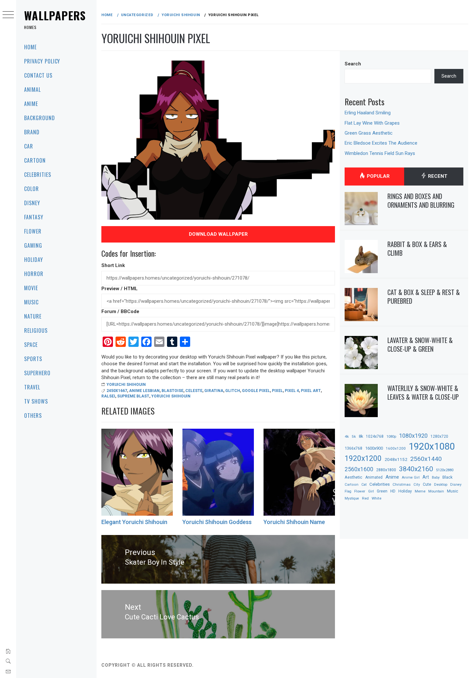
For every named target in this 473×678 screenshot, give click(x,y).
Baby (436, 477)
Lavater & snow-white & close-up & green (420, 344)
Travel (32, 387)
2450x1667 (117, 390)
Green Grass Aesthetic (369, 133)
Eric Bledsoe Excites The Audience (381, 143)
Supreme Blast (133, 396)
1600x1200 (396, 448)
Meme (420, 491)
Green (382, 491)
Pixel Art (311, 390)
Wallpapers (55, 15)
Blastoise (172, 390)
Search (353, 64)
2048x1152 (396, 459)
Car (28, 146)
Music (31, 302)
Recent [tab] (437, 176)
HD (392, 491)
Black (447, 477)
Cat (363, 484)
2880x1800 (386, 469)
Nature (33, 316)
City (416, 484)
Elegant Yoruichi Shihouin (134, 522)
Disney (32, 203)
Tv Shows (36, 401)
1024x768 (375, 436)
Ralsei (108, 396)
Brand (32, 132)
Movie (31, 288)
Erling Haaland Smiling (368, 113)
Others (33, 415)
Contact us (38, 75)
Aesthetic (353, 477)
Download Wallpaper (218, 234)
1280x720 (439, 436)
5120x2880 (444, 470)
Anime (31, 104)
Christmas (402, 484)
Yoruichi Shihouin (126, 384)
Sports (33, 359)
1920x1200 (363, 458)
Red (365, 498)
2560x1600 (359, 469)
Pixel (277, 390)
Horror (33, 274)
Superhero (37, 373)
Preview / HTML (119, 288)
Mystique (352, 498)
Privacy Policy (42, 61)
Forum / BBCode (120, 311)
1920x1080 (432, 446)
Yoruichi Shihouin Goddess (217, 522)
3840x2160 (416, 469)
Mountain (436, 491)
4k (347, 436)
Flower (33, 231)
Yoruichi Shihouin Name (294, 522)
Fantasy (33, 217)
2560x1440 (426, 459)
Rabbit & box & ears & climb (417, 248)
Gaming (33, 245)
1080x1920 (413, 435)
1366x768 (353, 448)
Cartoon (35, 160)
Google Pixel (256, 390)
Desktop (440, 484)
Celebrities (37, 174)
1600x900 (374, 448)
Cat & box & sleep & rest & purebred (423, 296)
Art (425, 477)
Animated (374, 477)
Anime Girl (411, 477)
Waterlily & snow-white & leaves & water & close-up (423, 392)
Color (31, 189)
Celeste (193, 390)
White (376, 498)
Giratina (213, 390)
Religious (36, 330)
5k (354, 436)
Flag (348, 491)
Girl (371, 491)
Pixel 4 (292, 390)
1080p (391, 436)
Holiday (33, 259)
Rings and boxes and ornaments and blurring (420, 200)
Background (39, 118)
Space (31, 345)
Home (30, 47)
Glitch (232, 390)
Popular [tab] (378, 176)
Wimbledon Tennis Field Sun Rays (380, 153)
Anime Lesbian (144, 390)
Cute (427, 484)
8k (361, 436)
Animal (32, 89)
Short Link (113, 265)
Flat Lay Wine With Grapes (372, 123)
